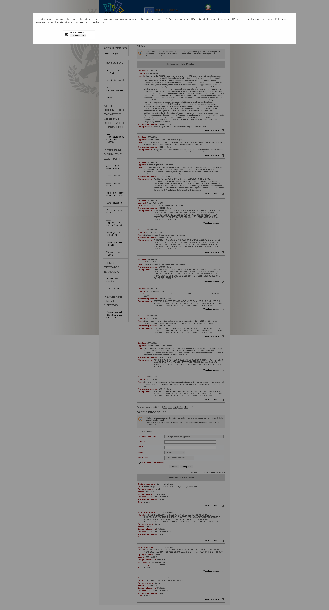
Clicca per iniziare (78, 35)
